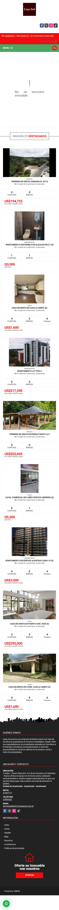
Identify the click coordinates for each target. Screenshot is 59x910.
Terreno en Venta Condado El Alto (29, 181)
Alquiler (7, 833)
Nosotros (8, 840)
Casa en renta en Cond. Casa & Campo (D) (29, 687)
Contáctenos (10, 844)
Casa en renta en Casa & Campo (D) (29, 308)
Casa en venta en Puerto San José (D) (29, 624)
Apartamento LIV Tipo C (29, 371)
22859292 (9, 36)
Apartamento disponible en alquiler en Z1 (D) (30, 245)
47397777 (24, 36)
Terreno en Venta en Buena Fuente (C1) (29, 434)
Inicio (6, 825)
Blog (6, 836)
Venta (7, 829)
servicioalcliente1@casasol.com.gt (18, 806)
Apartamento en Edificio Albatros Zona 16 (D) (29, 560)
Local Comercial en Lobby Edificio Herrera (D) (29, 497)
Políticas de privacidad (14, 848)
